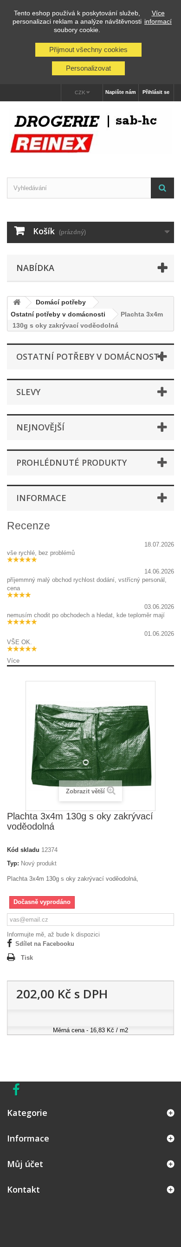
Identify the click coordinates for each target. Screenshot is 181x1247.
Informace (41, 497)
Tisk (27, 957)
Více (13, 660)
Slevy (28, 391)
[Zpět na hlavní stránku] (17, 303)
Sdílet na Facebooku (44, 943)
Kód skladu (23, 849)
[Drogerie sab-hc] (90, 131)
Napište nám (120, 92)
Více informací (158, 17)
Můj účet (25, 1163)
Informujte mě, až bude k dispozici (53, 934)
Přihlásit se (155, 92)
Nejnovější (40, 427)
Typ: (13, 863)
